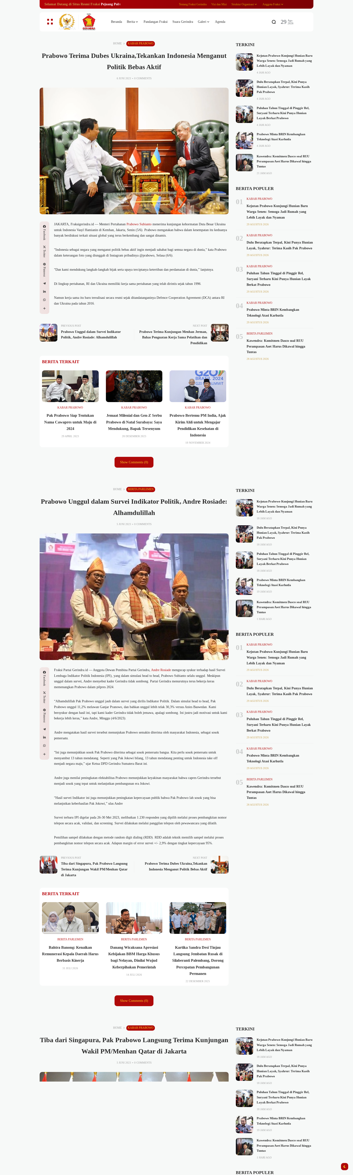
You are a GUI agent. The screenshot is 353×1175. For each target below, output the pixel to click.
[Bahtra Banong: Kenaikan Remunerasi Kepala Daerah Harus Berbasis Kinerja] (70, 918)
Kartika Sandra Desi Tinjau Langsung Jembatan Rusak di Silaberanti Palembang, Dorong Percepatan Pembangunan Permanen (198, 960)
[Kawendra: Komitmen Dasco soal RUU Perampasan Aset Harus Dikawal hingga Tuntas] (244, 162)
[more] (44, 308)
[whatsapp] (44, 299)
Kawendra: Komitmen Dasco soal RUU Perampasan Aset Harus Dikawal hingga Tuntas (284, 161)
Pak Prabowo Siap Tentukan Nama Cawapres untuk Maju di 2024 (70, 421)
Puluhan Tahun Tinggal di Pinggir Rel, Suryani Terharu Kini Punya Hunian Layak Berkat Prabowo (283, 113)
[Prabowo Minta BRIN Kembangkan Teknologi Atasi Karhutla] (244, 140)
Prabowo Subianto (139, 224)
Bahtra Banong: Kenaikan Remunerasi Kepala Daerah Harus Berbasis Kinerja (70, 953)
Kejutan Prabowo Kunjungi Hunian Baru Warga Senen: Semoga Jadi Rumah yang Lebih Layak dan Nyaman (284, 61)
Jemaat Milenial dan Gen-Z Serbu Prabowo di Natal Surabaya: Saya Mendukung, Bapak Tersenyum (134, 421)
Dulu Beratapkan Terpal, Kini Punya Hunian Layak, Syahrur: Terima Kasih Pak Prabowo (283, 87)
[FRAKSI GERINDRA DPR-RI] (80, 22)
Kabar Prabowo (140, 43)
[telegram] (44, 283)
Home (117, 43)
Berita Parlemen (260, 333)
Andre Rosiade (161, 670)
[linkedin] (44, 291)
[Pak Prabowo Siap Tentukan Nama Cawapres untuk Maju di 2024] (70, 386)
